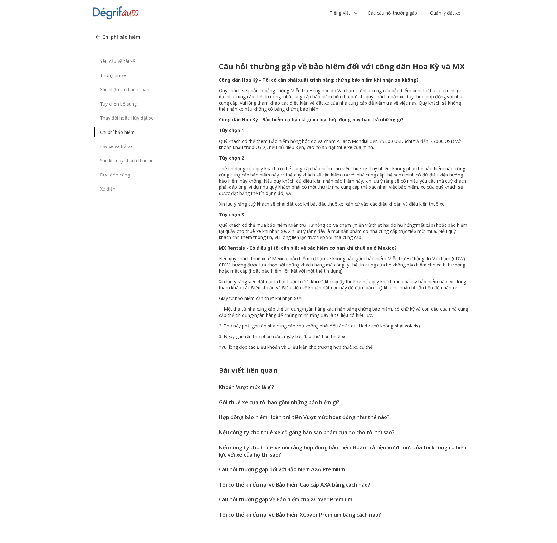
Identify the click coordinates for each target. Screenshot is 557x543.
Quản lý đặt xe (445, 13)
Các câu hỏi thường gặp (392, 13)
